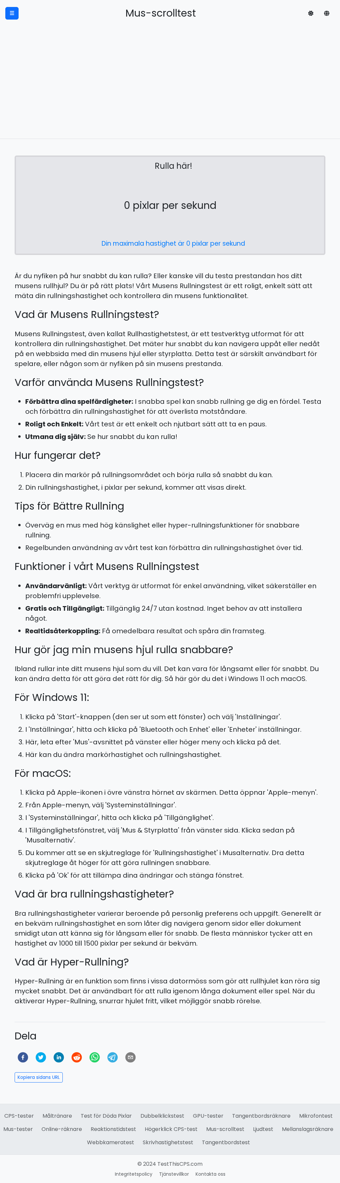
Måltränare (57, 1116)
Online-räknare (62, 1129)
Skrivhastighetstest (168, 1142)
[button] (311, 13)
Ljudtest (263, 1129)
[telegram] (112, 1057)
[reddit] (76, 1057)
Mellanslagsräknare (307, 1129)
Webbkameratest (110, 1142)
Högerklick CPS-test (171, 1129)
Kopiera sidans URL (39, 1077)
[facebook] (23, 1057)
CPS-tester (19, 1116)
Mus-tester (18, 1129)
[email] (130, 1057)
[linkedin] (58, 1057)
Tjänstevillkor (174, 1174)
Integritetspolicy (133, 1174)
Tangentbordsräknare (261, 1116)
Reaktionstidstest (113, 1129)
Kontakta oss (210, 1174)
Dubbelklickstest (162, 1116)
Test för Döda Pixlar (106, 1116)
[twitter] (41, 1057)
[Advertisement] (170, 88)
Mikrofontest (316, 1116)
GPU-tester (208, 1116)
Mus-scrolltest (225, 1129)
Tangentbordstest (226, 1142)
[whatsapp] (94, 1057)
